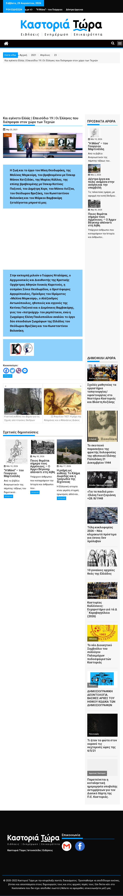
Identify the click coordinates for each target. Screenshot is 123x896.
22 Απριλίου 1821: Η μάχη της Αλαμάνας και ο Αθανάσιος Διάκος (62, 418)
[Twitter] (12, 370)
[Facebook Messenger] (25, 370)
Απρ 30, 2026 (38, 456)
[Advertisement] (61, 87)
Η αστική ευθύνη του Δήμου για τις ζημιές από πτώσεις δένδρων (22, 418)
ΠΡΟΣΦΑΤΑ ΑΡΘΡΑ (101, 121)
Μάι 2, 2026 (96, 175)
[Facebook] (6, 370)
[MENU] (119, 43)
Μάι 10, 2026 (12, 466)
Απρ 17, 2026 (65, 466)
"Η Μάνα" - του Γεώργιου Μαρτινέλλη (40, 9)
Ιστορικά (7, 376)
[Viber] (18, 370)
